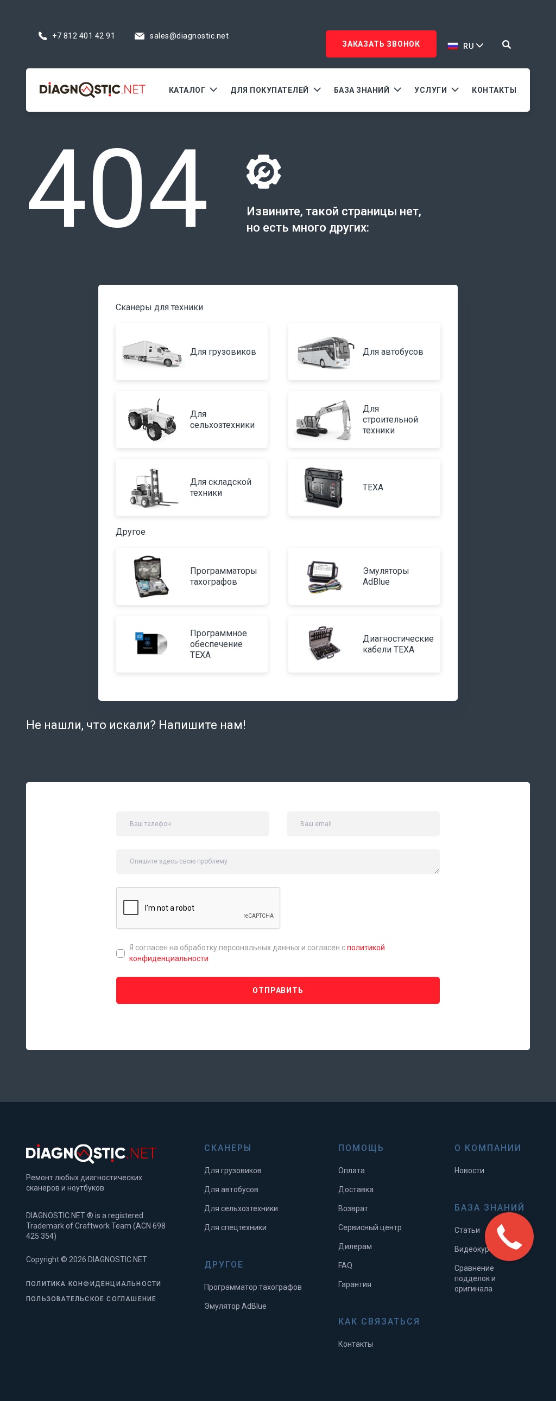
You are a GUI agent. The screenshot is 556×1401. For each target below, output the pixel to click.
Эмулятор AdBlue (235, 1306)
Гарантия (354, 1284)
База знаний (362, 90)
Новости (469, 1170)
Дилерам (355, 1246)
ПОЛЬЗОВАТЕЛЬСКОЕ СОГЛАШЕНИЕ (91, 1299)
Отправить (277, 990)
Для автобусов (231, 1189)
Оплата (351, 1170)
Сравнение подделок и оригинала (475, 1278)
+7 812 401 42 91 (83, 35)
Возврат (353, 1208)
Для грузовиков (233, 1170)
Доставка (356, 1189)
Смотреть (155, 352)
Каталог (187, 90)
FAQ (345, 1265)
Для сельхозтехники (241, 1208)
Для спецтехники (235, 1227)
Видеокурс (473, 1249)
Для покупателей (269, 90)
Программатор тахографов (253, 1287)
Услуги (430, 90)
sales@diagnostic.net (189, 35)
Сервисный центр (370, 1227)
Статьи (467, 1230)
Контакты (494, 90)
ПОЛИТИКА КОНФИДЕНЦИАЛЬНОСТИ (93, 1284)
